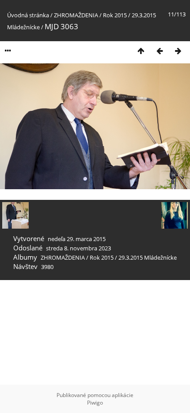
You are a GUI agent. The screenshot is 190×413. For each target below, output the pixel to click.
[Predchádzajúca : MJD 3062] (159, 51)
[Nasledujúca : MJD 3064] (178, 51)
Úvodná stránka (28, 15)
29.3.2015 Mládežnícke (147, 257)
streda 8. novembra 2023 (78, 248)
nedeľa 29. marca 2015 (77, 239)
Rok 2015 (115, 15)
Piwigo (95, 402)
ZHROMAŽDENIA (76, 15)
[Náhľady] (141, 51)
